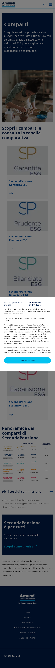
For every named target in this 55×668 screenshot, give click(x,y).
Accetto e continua (27, 360)
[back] (48, 347)
